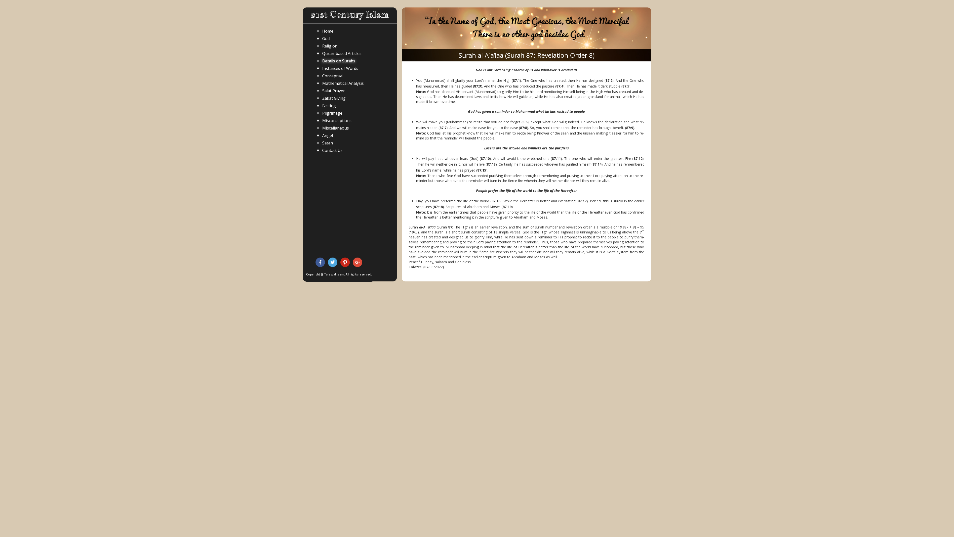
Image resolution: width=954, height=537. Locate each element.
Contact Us (332, 150)
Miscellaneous (335, 128)
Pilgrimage (332, 113)
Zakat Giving (334, 98)
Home (327, 31)
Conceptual (332, 76)
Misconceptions (337, 120)
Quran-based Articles (341, 53)
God (326, 38)
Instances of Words (340, 68)
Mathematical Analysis (343, 83)
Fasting (329, 105)
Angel (327, 135)
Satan (327, 143)
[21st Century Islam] (350, 15)
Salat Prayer (333, 90)
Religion (329, 46)
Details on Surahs (338, 61)
